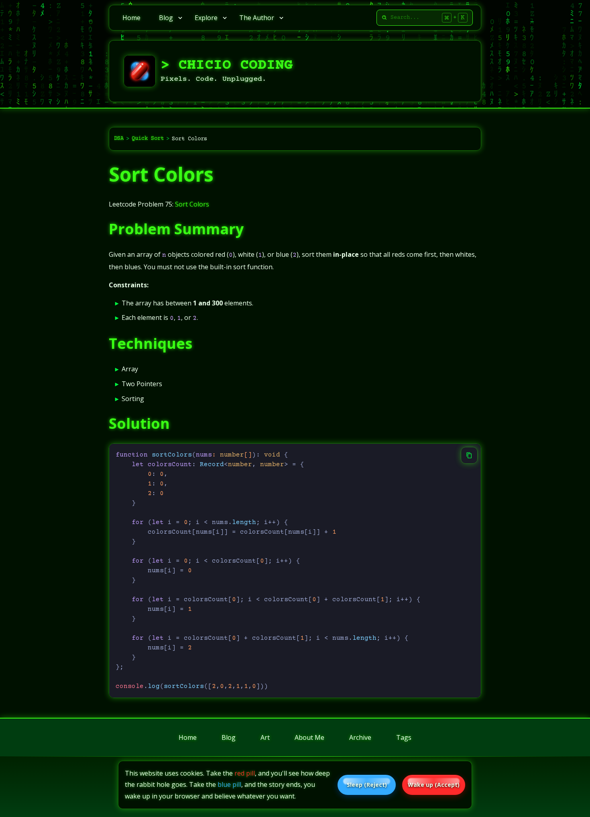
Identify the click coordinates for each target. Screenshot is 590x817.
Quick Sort (148, 138)
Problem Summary (176, 229)
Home (131, 17)
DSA (119, 138)
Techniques (150, 343)
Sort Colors (161, 174)
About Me (309, 737)
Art (265, 737)
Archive (360, 737)
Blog (229, 737)
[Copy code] (469, 455)
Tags (403, 737)
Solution (139, 423)
